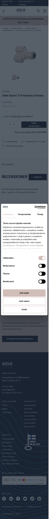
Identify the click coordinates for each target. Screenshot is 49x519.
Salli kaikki (24, 293)
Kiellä (24, 309)
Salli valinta (24, 301)
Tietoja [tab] (40, 214)
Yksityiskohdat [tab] (24, 214)
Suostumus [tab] (8, 214)
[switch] (42, 266)
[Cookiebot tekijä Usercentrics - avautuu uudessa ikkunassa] (35, 207)
